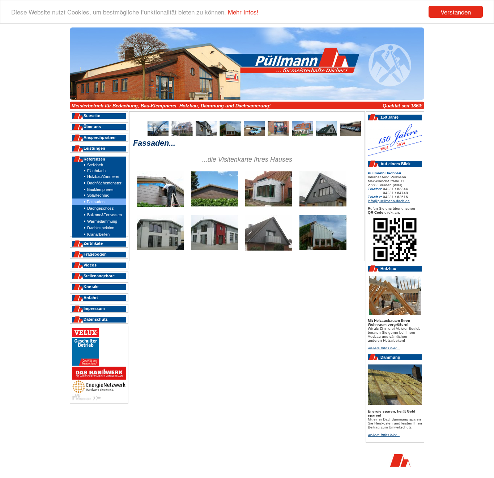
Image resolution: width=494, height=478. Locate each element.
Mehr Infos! (243, 12)
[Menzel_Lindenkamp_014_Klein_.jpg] (322, 248)
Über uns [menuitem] (92, 126)
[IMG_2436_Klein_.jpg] (322, 205)
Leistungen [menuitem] (94, 148)
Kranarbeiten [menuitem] (98, 234)
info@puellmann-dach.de (389, 201)
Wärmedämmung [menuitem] (102, 221)
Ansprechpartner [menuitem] (100, 137)
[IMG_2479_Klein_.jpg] (160, 248)
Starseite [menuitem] (92, 116)
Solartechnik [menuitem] (98, 195)
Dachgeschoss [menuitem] (100, 208)
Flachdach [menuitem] (96, 170)
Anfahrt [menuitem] (91, 297)
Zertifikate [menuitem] (93, 243)
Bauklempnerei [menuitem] (100, 189)
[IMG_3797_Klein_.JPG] (268, 249)
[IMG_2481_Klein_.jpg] (214, 248)
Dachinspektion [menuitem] (100, 228)
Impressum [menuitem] (94, 308)
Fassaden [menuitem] (96, 202)
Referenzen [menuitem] (94, 159)
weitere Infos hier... (384, 435)
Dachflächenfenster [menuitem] (104, 183)
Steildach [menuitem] (95, 165)
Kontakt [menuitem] (91, 287)
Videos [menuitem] (90, 265)
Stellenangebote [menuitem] (99, 276)
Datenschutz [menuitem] (96, 319)
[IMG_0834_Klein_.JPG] (214, 205)
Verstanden (455, 11)
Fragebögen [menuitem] (95, 254)
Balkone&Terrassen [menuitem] (104, 215)
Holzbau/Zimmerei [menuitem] (103, 176)
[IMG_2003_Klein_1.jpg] (268, 205)
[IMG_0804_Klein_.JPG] (160, 205)
